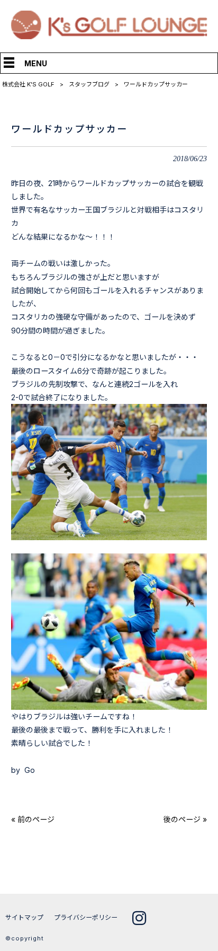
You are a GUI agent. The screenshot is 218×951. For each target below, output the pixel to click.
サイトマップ (24, 917)
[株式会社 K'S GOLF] (109, 36)
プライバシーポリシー (85, 917)
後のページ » (185, 819)
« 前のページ (32, 819)
